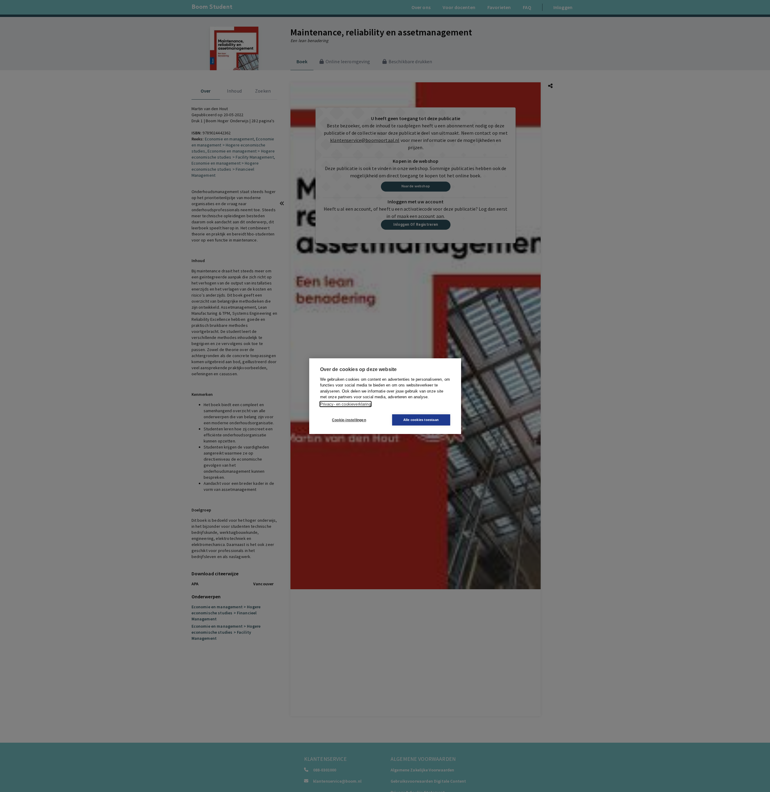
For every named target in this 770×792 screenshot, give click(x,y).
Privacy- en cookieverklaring (345, 404)
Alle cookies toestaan (421, 420)
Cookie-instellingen (349, 420)
